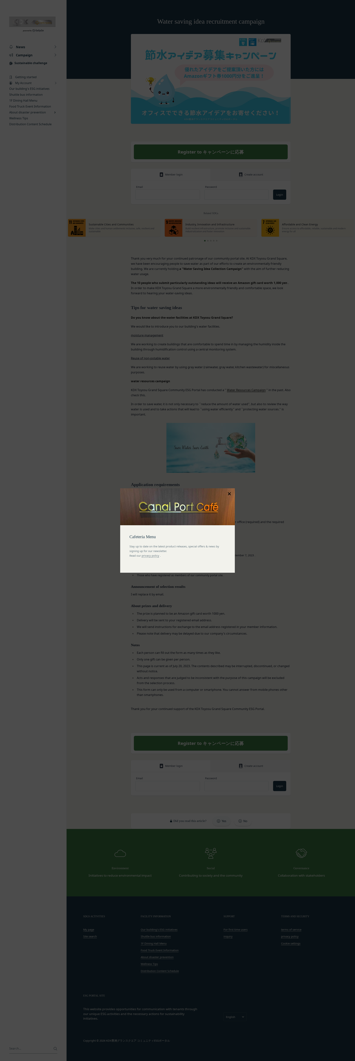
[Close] (229, 493)
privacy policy (150, 555)
